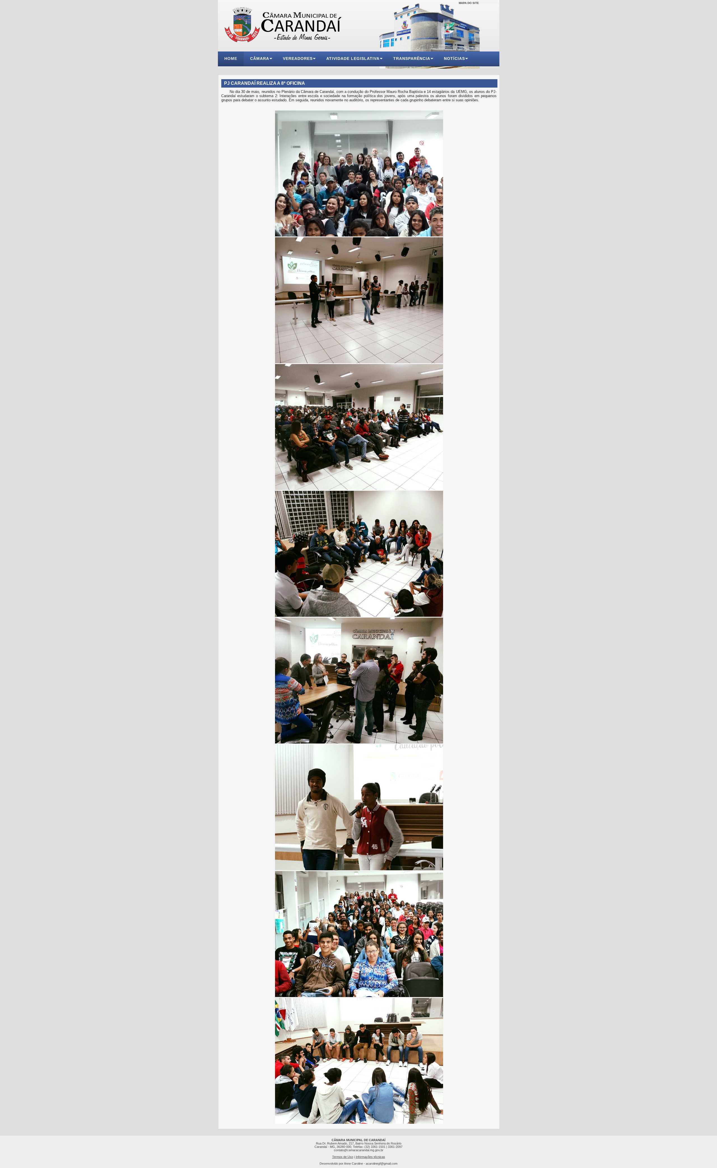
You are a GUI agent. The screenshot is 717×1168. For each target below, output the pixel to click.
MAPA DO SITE (469, 2)
